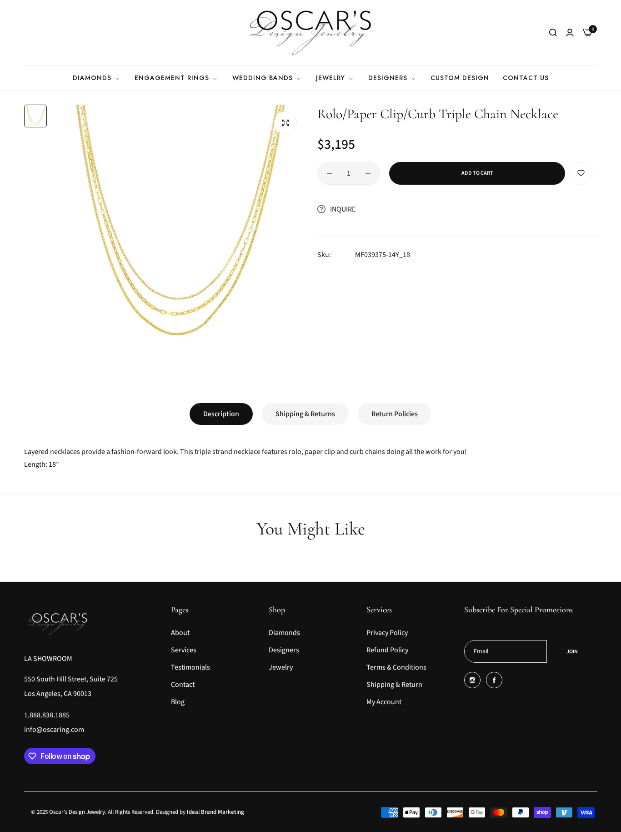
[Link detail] (472, 680)
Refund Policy (387, 650)
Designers (284, 650)
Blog (178, 702)
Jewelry (281, 667)
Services (183, 650)
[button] (581, 173)
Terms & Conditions (396, 667)
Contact (183, 685)
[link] (97, 78)
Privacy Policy (387, 633)
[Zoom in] (285, 122)
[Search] (553, 32)
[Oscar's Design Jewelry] (310, 32)
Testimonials (190, 667)
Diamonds (284, 633)
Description (221, 414)
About (180, 633)
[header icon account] (570, 32)
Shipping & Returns (305, 414)
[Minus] (329, 173)
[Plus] (368, 173)
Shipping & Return (394, 685)
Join (572, 652)
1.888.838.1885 (47, 715)
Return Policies (394, 414)
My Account (383, 702)
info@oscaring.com (54, 730)
